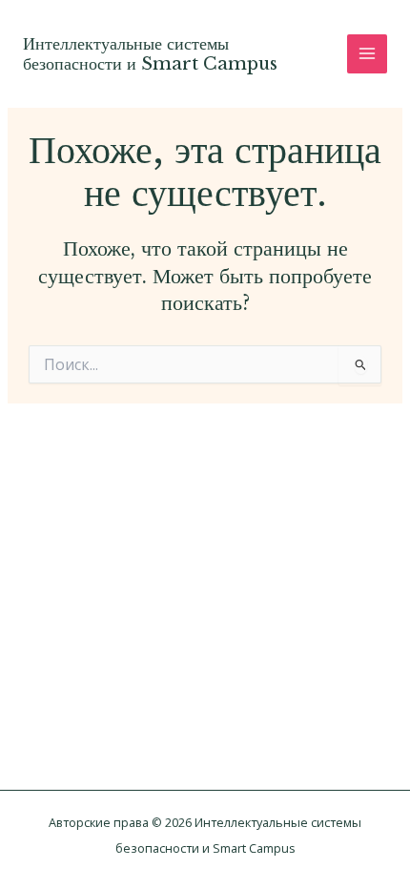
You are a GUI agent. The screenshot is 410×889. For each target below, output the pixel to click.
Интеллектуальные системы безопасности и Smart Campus (150, 53)
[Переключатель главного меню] (367, 54)
